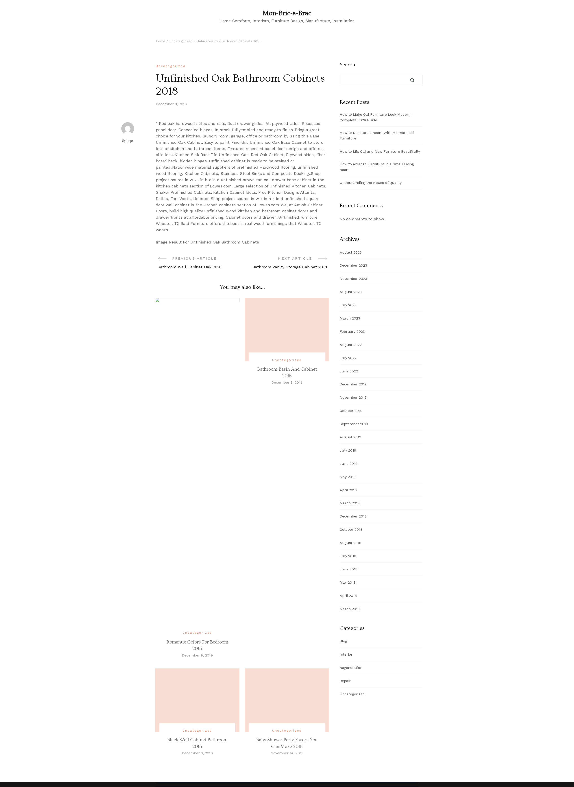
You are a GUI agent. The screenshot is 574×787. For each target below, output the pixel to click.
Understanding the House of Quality (371, 182)
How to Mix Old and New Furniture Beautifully (380, 151)
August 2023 (351, 292)
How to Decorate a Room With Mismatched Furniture (377, 135)
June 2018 (348, 569)
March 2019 (350, 503)
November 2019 (353, 397)
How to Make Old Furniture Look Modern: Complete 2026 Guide (375, 117)
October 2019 (351, 411)
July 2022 (348, 358)
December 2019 (353, 384)
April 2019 (348, 490)
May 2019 (348, 477)
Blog (343, 641)
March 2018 (350, 609)
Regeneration (351, 667)
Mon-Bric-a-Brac (287, 13)
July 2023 (348, 305)
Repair (345, 681)
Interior (346, 654)
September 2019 (354, 424)
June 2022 (349, 371)
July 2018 (348, 556)
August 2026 (351, 252)
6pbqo (127, 140)
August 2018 (350, 543)
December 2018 (353, 516)
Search (347, 64)
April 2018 (348, 596)
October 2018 (351, 529)
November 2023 (353, 278)
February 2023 (352, 331)
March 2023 (350, 318)
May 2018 (348, 582)
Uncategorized (170, 66)
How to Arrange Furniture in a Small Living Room (377, 167)
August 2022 (351, 345)
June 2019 (348, 463)
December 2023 (353, 265)
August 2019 (350, 437)
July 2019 (348, 450)
